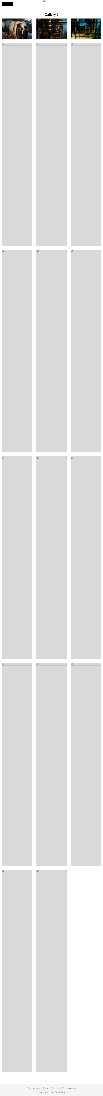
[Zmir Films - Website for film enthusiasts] (51, 4)
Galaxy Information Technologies (59, 1088)
